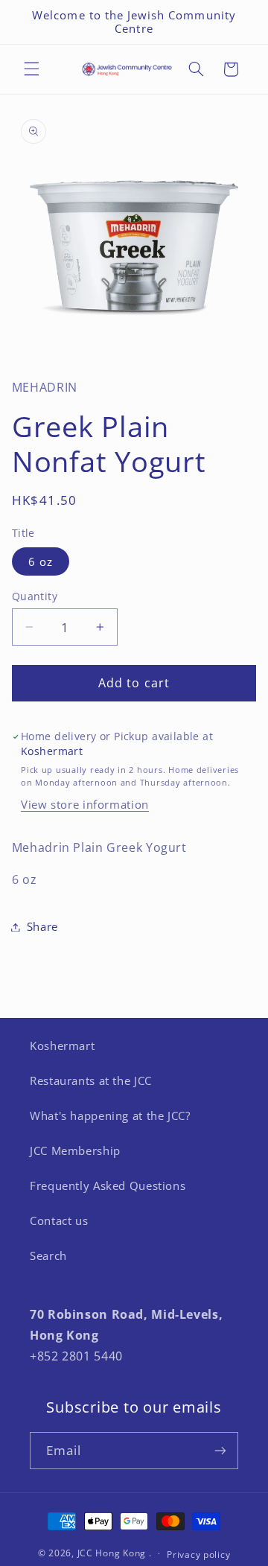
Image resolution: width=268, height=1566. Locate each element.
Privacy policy (198, 1554)
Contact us (59, 1220)
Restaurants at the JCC (91, 1080)
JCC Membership (75, 1150)
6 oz (40, 561)
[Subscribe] (220, 1450)
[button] (31, 69)
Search (48, 1255)
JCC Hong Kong (112, 1553)
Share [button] (42, 926)
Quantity (34, 596)
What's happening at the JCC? (110, 1115)
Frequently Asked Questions (107, 1185)
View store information (85, 804)
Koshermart (62, 1045)
